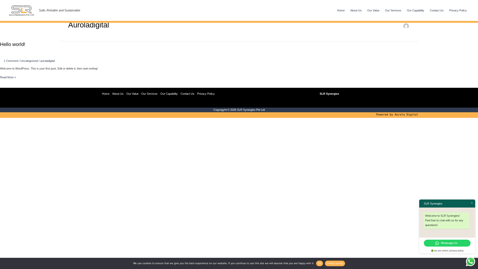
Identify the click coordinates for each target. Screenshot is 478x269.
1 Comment (11, 60)
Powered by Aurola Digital (397, 114)
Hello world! (12, 44)
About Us (356, 10)
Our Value (373, 10)
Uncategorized (29, 60)
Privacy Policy (458, 10)
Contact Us (437, 10)
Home (341, 10)
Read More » (8, 77)
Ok (319, 263)
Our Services (393, 10)
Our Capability (415, 10)
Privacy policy (335, 263)
